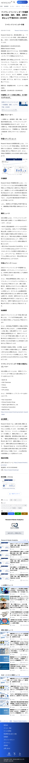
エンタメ (12, 6)
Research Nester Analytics (21, 30)
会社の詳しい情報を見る (14, 533)
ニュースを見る (23, 540)
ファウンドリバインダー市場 (20, 505)
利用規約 (6, 736)
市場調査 (20, 508)
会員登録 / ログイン (22, 2)
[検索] (14, 2)
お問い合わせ (7, 748)
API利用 (6, 745)
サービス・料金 (7, 728)
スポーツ (18, 6)
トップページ (5, 721)
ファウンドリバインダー (7, 505)
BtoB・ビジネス (17, 500)
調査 (11, 500)
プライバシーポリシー (9, 739)
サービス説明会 (7, 731)
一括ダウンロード (15, 493)
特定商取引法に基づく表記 (10, 733)
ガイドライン (7, 742)
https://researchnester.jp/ (11, 470)
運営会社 (6, 725)
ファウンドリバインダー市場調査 (9, 508)
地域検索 (6, 6)
